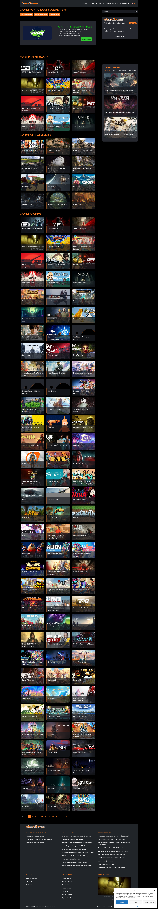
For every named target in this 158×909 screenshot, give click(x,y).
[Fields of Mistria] (58, 122)
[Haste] (32, 531)
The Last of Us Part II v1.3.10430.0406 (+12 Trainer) (113, 851)
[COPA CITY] (32, 622)
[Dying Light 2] (83, 200)
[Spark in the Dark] (83, 122)
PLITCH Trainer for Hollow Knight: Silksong (74, 862)
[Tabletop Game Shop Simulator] (32, 586)
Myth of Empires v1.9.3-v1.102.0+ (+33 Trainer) (112, 854)
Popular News (66, 891)
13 (42, 817)
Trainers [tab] (107, 70)
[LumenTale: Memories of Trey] (32, 730)
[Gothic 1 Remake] (58, 766)
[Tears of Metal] (58, 351)
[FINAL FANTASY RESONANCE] (83, 694)
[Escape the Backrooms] (32, 86)
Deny (135, 902)
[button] (155, 890)
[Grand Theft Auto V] (32, 146)
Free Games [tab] (132, 70)
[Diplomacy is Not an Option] (58, 586)
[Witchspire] (32, 694)
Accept (122, 902)
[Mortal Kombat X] (32, 200)
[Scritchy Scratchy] (58, 86)
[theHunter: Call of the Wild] (58, 200)
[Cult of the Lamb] (32, 122)
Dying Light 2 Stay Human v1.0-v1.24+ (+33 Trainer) (77, 836)
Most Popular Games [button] (41, 14)
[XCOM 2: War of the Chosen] (83, 640)
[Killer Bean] (32, 549)
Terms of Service (112, 906)
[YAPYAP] (32, 784)
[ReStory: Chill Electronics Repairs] (83, 86)
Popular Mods (66, 884)
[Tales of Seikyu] (58, 477)
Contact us (29, 881)
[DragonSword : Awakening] (83, 369)
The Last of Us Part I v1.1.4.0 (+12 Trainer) (110, 848)
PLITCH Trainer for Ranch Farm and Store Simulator (77, 865)
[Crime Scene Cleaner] (58, 640)
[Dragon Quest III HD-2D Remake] (32, 387)
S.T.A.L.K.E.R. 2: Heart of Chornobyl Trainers (39, 839)
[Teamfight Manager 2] (58, 712)
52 (53, 817)
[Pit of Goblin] (83, 104)
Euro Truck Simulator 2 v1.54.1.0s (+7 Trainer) (111, 857)
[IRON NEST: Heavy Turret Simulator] (32, 104)
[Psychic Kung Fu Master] (58, 104)
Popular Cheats (66, 888)
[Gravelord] (58, 658)
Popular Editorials (67, 894)
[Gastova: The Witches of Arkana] (83, 549)
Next (67, 817)
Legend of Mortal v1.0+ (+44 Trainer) (72, 839)
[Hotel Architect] (83, 802)
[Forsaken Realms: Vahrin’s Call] (32, 315)
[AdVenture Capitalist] (32, 712)
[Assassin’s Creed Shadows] (83, 146)
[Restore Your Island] (83, 315)
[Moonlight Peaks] (83, 441)
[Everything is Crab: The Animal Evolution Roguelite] (83, 477)
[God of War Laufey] (83, 658)
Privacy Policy (101, 906)
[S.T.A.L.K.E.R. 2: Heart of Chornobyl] (58, 164)
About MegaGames (31, 878)
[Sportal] (58, 459)
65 (57, 817)
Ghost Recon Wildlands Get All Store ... (110, 897)
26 (45, 817)
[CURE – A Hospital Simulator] (58, 441)
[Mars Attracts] (58, 513)
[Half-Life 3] (32, 459)
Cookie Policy (135, 906)
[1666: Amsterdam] (83, 68)
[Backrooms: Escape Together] (83, 423)
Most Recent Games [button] (26, 14)
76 (63, 817)
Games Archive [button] (54, 14)
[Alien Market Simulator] (58, 549)
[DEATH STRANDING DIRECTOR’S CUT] (32, 640)
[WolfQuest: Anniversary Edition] (83, 333)
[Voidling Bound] (58, 622)
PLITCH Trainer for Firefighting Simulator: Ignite (76, 855)
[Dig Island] (32, 513)
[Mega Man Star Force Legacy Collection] (32, 658)
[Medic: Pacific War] (83, 531)
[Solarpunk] (58, 694)
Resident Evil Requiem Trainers (35, 842)
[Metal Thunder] (58, 495)
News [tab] (114, 70)
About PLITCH (86, 39)
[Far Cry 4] (83, 182)
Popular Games (66, 878)
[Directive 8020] (83, 459)
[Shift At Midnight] (83, 351)
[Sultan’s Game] (58, 802)
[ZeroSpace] (32, 351)
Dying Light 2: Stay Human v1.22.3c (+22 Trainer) (112, 839)
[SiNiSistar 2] (83, 784)
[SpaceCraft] (83, 622)
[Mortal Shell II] (58, 68)
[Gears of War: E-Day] (83, 567)
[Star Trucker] (58, 387)
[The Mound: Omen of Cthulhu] (83, 405)
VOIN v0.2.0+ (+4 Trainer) (105, 861)
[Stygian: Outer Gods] (32, 766)
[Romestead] (58, 676)
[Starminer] (58, 784)
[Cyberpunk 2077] (58, 146)
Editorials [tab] (122, 70)
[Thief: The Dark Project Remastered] (83, 766)
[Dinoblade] (58, 297)
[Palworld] (32, 182)
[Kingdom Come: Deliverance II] (83, 164)
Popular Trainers (67, 881)
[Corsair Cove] (83, 297)
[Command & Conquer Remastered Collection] (32, 477)
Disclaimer (29, 884)
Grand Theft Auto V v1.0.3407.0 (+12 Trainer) (111, 867)
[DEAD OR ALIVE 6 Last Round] (83, 387)
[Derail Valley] (58, 748)
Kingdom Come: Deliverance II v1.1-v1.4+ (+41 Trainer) (78, 852)
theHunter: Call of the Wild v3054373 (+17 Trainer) (77, 842)
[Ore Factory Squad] (58, 315)
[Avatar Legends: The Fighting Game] (32, 369)
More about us (120, 36)
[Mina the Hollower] (83, 495)
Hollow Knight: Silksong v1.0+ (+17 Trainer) (74, 846)
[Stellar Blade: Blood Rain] (32, 333)
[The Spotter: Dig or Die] (32, 441)
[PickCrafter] (83, 513)
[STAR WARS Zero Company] (32, 68)
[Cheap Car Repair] (83, 748)
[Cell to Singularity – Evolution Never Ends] (58, 333)
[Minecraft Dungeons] (32, 604)
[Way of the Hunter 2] (83, 604)
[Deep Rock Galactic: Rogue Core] (32, 748)
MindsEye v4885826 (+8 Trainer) (71, 859)
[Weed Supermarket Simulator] (32, 405)
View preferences (149, 902)
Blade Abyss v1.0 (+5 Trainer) (106, 864)
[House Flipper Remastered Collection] (83, 730)
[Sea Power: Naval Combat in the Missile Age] (58, 604)
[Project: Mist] (32, 495)
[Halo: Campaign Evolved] (58, 369)
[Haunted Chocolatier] (32, 567)
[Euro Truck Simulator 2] (32, 164)
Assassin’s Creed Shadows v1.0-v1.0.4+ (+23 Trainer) (113, 836)
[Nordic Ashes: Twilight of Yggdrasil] (58, 567)
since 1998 (133, 23)
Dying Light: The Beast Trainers (35, 836)
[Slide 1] (112, 899)
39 (49, 817)
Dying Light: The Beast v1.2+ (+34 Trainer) (74, 849)
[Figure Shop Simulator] (83, 586)
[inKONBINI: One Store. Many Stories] (58, 531)
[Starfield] (58, 182)
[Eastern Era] (32, 802)
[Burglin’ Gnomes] (32, 676)
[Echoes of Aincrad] (58, 405)
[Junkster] (58, 423)
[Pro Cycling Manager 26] (32, 423)
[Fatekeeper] (58, 730)
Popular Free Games (68, 898)
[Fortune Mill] (83, 676)
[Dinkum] (32, 297)
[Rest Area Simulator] (83, 712)
